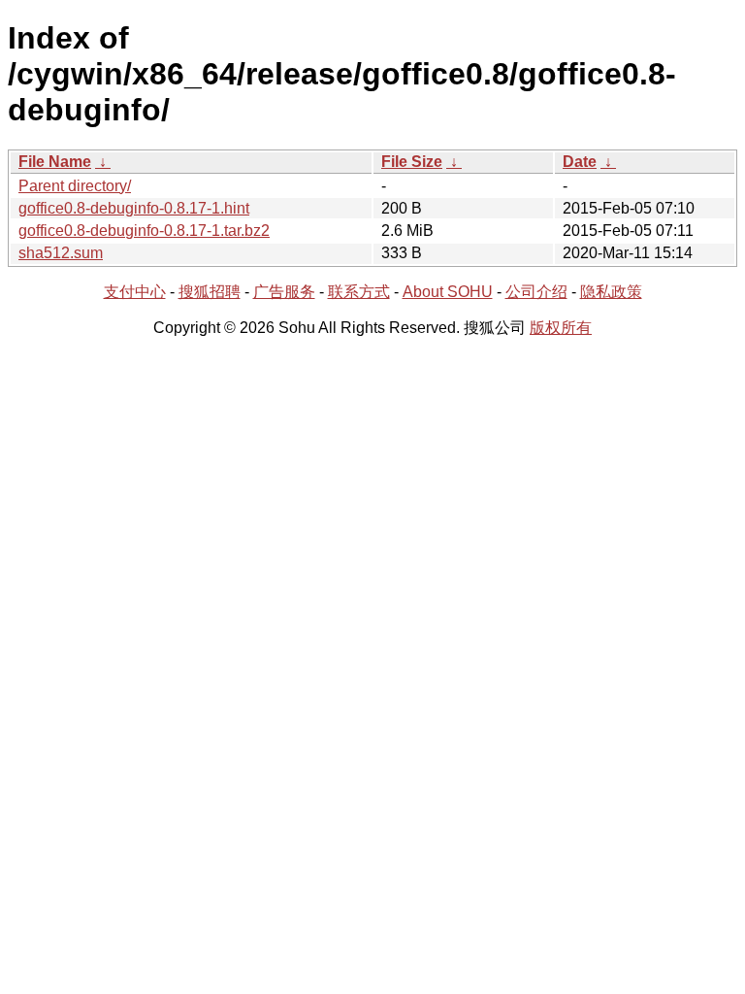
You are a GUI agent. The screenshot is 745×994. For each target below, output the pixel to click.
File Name (54, 161)
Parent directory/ (74, 186)
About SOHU (448, 291)
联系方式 (359, 291)
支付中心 (135, 291)
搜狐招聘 (209, 291)
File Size (411, 161)
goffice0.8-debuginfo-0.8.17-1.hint (133, 208)
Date (580, 161)
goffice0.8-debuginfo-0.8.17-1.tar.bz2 (144, 230)
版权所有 (561, 327)
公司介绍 (536, 291)
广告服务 (284, 291)
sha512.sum (60, 253)
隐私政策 (611, 291)
